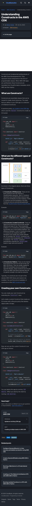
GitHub (3, 501)
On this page (8, 34)
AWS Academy (11, 9)
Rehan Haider (10, 25)
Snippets (3, 499)
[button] (29, 2)
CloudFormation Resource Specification (19, 203)
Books (9, 499)
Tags (13, 499)
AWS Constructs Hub (18, 282)
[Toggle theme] (25, 2)
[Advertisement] (16, 55)
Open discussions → (17, 405)
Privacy (23, 499)
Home (3, 9)
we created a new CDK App (20, 108)
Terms (18, 499)
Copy (27, 117)
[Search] (21, 2)
